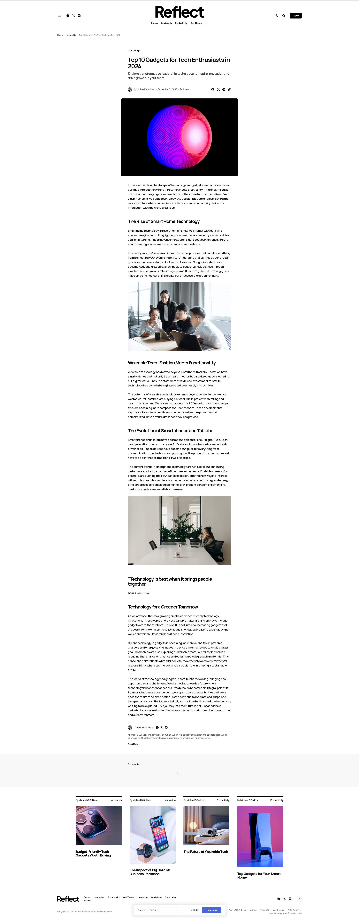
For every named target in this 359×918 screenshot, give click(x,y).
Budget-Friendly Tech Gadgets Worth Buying (93, 853)
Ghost (98, 911)
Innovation (116, 800)
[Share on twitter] (218, 89)
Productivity (223, 800)
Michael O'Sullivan (146, 89)
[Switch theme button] (277, 15)
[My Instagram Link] (78, 15)
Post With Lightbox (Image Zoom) (285, 913)
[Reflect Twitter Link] (73, 15)
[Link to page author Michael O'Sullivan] (130, 727)
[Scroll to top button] (300, 899)
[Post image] (99, 825)
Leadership (71, 35)
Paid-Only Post (295, 910)
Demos (87, 897)
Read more (133, 744)
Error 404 (264, 910)
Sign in (296, 15)
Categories (170, 897)
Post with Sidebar (237, 910)
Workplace (156, 897)
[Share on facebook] (212, 89)
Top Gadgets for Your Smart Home (259, 875)
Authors (253, 910)
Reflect (108, 911)
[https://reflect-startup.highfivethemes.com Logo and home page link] (179, 12)
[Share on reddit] (223, 89)
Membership (278, 910)
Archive (87, 900)
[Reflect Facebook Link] (68, 15)
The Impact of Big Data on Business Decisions (150, 872)
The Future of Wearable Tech (205, 851)
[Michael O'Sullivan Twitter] (161, 727)
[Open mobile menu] (59, 15)
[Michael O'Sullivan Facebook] (157, 727)
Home (60, 35)
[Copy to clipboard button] (229, 89)
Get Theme (128, 897)
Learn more (211, 910)
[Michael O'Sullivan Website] (166, 727)
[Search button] (283, 15)
